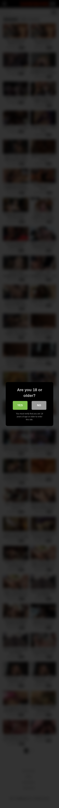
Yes (20, 405)
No (39, 405)
